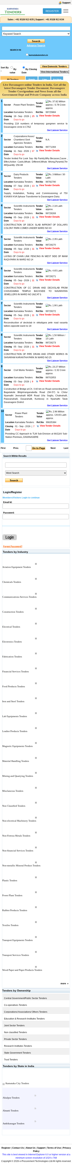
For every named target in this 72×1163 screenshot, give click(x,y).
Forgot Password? (12, 546)
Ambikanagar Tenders (13, 1123)
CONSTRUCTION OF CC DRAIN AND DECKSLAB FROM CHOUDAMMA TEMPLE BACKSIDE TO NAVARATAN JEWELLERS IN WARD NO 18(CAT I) (36, 291)
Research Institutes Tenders (18, 1046)
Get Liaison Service (57, 130)
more (63, 983)
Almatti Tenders (10, 1110)
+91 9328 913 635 (24, 19)
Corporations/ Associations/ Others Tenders (25, 1012)
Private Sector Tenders (15, 1039)
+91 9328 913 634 (55, 19)
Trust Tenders (11, 1059)
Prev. (16, 448)
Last (66, 448)
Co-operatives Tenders (15, 1005)
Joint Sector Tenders (14, 1025)
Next (53, 448)
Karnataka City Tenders (17, 1083)
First (3, 448)
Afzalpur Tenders (11, 1097)
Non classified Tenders (15, 1032)
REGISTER (52, 11)
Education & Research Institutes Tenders (24, 1018)
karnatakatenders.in (38, 55)
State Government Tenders (17, 1053)
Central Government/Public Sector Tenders (25, 998)
